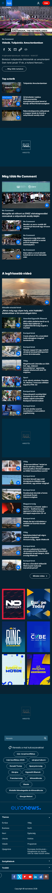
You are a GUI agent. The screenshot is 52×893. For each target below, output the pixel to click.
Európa (5, 823)
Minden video (39, 576)
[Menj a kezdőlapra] (9, 3)
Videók (5, 844)
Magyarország (29, 504)
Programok (32, 844)
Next (4, 833)
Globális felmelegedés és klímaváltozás (26, 790)
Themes (5, 817)
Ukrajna (14, 772)
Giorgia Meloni (26, 796)
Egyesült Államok (33, 772)
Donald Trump (16, 766)
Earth (30, 828)
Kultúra (30, 839)
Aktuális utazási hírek (11, 308)
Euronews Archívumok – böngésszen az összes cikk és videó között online (38, 851)
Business (5, 828)
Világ (25, 361)
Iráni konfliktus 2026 (15, 760)
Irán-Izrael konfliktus (26, 754)
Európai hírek (29, 333)
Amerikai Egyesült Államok (35, 318)
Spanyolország (35, 766)
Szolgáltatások (8, 861)
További (5, 868)
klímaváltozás (36, 778)
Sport (25, 377)
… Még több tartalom (14, 69)
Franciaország (16, 778)
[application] (26, 20)
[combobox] (26, 738)
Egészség (32, 833)
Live (46, 3)
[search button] (45, 738)
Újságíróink (6, 849)
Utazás (26, 784)
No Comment (8, 210)
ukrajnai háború (39, 760)
